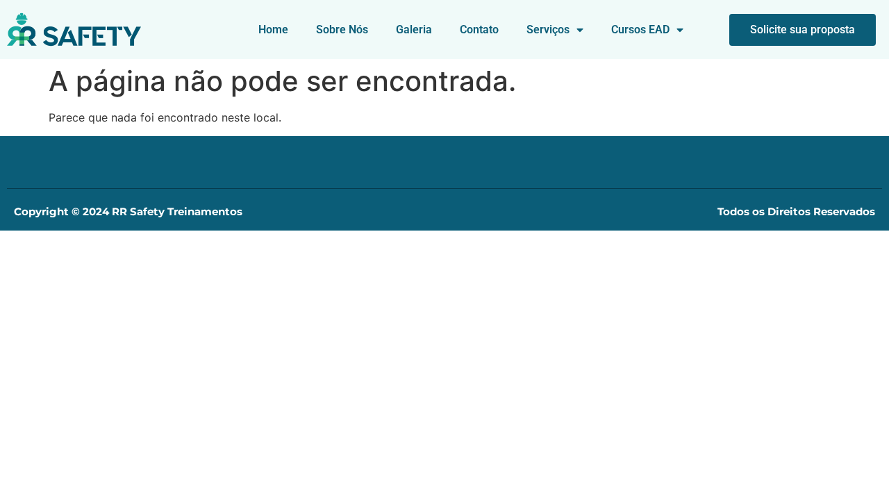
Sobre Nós (342, 29)
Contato (479, 29)
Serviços (548, 29)
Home (273, 29)
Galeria (414, 29)
